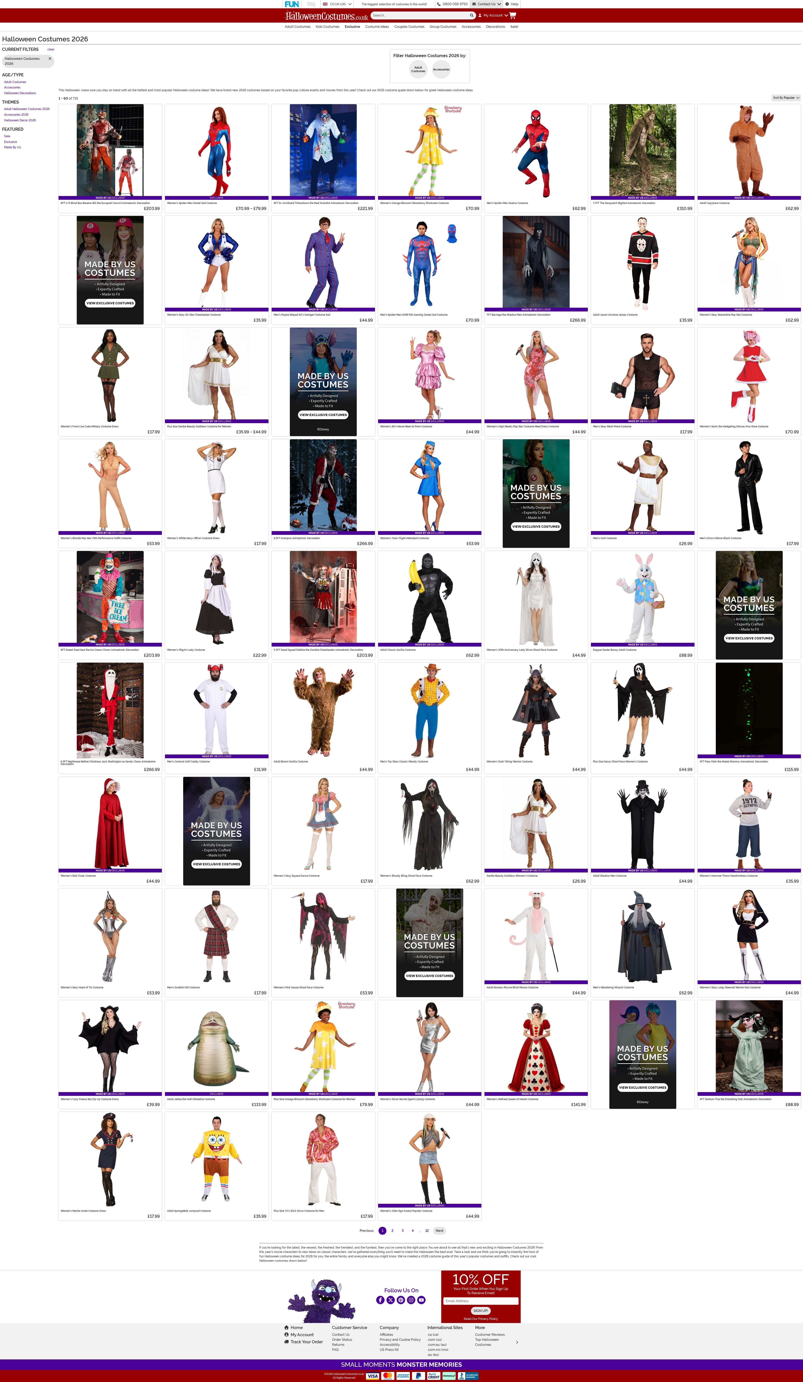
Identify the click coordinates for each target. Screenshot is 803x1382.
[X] (390, 1300)
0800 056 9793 (455, 4)
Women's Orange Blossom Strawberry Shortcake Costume (414, 203)
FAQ (335, 1350)
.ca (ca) (433, 1335)
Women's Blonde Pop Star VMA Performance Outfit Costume (96, 538)
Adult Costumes (298, 27)
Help (514, 4)
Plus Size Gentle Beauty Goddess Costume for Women (199, 426)
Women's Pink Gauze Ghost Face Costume (299, 987)
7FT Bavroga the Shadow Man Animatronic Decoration (518, 314)
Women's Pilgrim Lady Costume (186, 649)
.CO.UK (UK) (338, 4)
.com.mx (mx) (437, 1350)
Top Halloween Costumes (487, 1342)
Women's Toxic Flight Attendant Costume (404, 538)
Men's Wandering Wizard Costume (613, 987)
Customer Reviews (490, 1335)
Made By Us (12, 147)
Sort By (784, 97)
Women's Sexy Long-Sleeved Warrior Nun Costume (730, 987)
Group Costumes (443, 27)
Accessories (471, 27)
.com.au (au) (437, 1345)
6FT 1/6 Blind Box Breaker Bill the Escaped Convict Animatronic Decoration (105, 203)
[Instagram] (411, 1300)
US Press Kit (389, 1350)
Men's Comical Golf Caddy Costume (188, 761)
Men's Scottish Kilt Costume (183, 987)
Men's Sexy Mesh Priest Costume (612, 426)
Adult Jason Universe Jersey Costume (615, 314)
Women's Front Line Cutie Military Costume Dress (90, 426)
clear (50, 49)
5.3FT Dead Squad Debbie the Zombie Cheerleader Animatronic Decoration (318, 649)
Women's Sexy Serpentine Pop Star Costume (726, 314)
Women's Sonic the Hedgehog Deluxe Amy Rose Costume (734, 426)
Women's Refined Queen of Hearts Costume (512, 1099)
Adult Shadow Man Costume (610, 875)
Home (297, 1327)
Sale (7, 136)
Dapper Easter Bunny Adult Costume (614, 649)
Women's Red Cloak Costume (78, 875)
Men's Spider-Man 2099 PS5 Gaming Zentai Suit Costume (414, 314)
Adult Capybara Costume (715, 203)
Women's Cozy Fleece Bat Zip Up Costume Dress (90, 1099)
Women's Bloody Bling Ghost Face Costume (406, 875)
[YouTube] (421, 1300)
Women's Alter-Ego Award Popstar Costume (406, 1210)
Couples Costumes (409, 27)
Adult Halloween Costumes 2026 (27, 109)
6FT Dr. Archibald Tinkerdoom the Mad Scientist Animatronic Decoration (316, 203)
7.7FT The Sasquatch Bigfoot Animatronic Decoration (624, 203)
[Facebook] (380, 1300)
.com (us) (434, 1340)
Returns (338, 1345)
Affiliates (386, 1335)
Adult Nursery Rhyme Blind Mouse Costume (512, 987)
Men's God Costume (605, 538)
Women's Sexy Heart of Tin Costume (82, 987)
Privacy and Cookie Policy (400, 1340)
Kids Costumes (327, 27)
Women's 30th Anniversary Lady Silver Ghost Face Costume (522, 649)
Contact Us (487, 4)
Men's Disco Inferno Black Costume (720, 538)
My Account (302, 1334)
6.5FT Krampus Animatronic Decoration (297, 538)
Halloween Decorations (20, 93)
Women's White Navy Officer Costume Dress (193, 538)
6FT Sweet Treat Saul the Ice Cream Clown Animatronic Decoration (100, 649)
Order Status (342, 1340)
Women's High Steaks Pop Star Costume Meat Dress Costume (523, 426)
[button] (493, 15)
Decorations (495, 27)
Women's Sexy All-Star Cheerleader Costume (194, 314)
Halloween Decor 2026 (20, 120)
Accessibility (390, 1345)
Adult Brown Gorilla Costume (291, 761)
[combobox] (419, 15)
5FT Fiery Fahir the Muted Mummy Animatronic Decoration (734, 761)
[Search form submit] (471, 15)
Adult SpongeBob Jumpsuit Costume (189, 1210)
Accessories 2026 (16, 115)
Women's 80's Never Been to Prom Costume (406, 426)
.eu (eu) (433, 1355)
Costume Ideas (377, 27)
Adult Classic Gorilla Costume (398, 649)
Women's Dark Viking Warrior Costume (509, 761)
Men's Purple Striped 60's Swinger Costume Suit (302, 314)
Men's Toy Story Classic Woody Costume (404, 761)
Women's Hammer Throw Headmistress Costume (729, 875)
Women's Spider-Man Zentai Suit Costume (192, 203)
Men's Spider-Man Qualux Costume (507, 203)
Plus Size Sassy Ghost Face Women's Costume (620, 761)
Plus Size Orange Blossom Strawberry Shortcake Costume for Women (314, 1099)
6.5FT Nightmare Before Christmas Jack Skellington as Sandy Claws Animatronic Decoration (108, 763)
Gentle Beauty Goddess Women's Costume (512, 875)
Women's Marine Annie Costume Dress (83, 1210)
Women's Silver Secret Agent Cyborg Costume (407, 1099)
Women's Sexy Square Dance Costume (297, 875)
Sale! (514, 27)
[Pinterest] (401, 1300)
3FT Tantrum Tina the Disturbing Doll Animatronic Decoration (735, 1099)
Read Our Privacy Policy (481, 1319)
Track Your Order (307, 1341)
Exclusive (352, 27)
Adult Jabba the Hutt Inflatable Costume (191, 1099)
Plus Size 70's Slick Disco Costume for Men (299, 1210)
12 (427, 1231)
